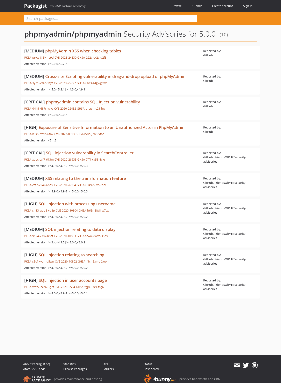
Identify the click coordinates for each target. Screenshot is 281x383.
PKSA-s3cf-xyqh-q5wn (39, 261)
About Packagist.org (36, 364)
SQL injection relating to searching (71, 255)
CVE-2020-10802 (66, 261)
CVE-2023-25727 (65, 83)
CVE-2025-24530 (66, 57)
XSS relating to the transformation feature (85, 178)
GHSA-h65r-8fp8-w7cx (94, 210)
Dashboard (151, 369)
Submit (197, 6)
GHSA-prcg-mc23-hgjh (92, 108)
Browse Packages (75, 369)
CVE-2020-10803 (65, 236)
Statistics (69, 364)
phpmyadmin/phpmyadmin (73, 34)
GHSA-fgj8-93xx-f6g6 (90, 287)
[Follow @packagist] (246, 365)
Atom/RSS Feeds (34, 369)
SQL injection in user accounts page (73, 280)
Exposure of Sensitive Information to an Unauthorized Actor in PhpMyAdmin (112, 127)
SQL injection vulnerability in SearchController (90, 153)
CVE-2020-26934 (65, 185)
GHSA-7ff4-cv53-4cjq (91, 159)
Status (148, 364)
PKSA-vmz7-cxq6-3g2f (39, 287)
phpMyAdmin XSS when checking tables (83, 51)
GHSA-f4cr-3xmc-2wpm (93, 261)
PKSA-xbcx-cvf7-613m (39, 159)
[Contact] (237, 365)
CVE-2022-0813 (64, 134)
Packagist (35, 5)
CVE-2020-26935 (66, 159)
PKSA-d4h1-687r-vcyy (38, 108)
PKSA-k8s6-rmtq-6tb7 (38, 134)
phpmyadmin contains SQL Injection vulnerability (93, 102)
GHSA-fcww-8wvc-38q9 (92, 236)
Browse (177, 6)
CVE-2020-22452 (65, 108)
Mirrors (108, 369)
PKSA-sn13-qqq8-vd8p (39, 210)
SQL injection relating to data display (80, 229)
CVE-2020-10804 (67, 210)
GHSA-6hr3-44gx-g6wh (92, 83)
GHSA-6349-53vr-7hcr (91, 185)
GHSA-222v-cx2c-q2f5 (92, 57)
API (105, 364)
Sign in (248, 6)
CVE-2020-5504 (65, 287)
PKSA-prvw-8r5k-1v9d (39, 57)
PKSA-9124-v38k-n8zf (38, 236)
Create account (222, 6)
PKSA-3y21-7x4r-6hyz (38, 83)
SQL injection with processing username (77, 204)
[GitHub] (255, 365)
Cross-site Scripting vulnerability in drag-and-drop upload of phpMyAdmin (115, 76)
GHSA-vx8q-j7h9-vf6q (90, 134)
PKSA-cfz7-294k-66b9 (38, 185)
